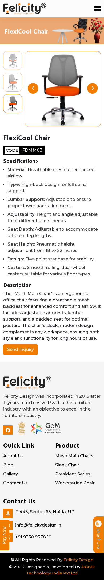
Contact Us (15, 483)
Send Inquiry (20, 349)
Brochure (98, 538)
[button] (92, 88)
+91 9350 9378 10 (33, 537)
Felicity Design (78, 559)
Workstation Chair (75, 483)
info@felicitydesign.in (38, 525)
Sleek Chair (67, 464)
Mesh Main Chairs (74, 455)
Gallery (10, 474)
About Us (13, 455)
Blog (8, 464)
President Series (72, 474)
